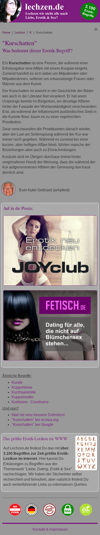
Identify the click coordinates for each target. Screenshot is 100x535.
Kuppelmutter (23, 397)
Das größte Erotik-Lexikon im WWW (35, 438)
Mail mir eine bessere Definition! (38, 415)
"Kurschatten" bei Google (32, 425)
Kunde (17, 382)
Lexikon (20, 32)
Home (6, 32)
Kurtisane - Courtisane (30, 402)
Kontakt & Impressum (50, 529)
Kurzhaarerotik (24, 392)
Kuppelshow (22, 387)
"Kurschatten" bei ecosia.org (35, 420)
